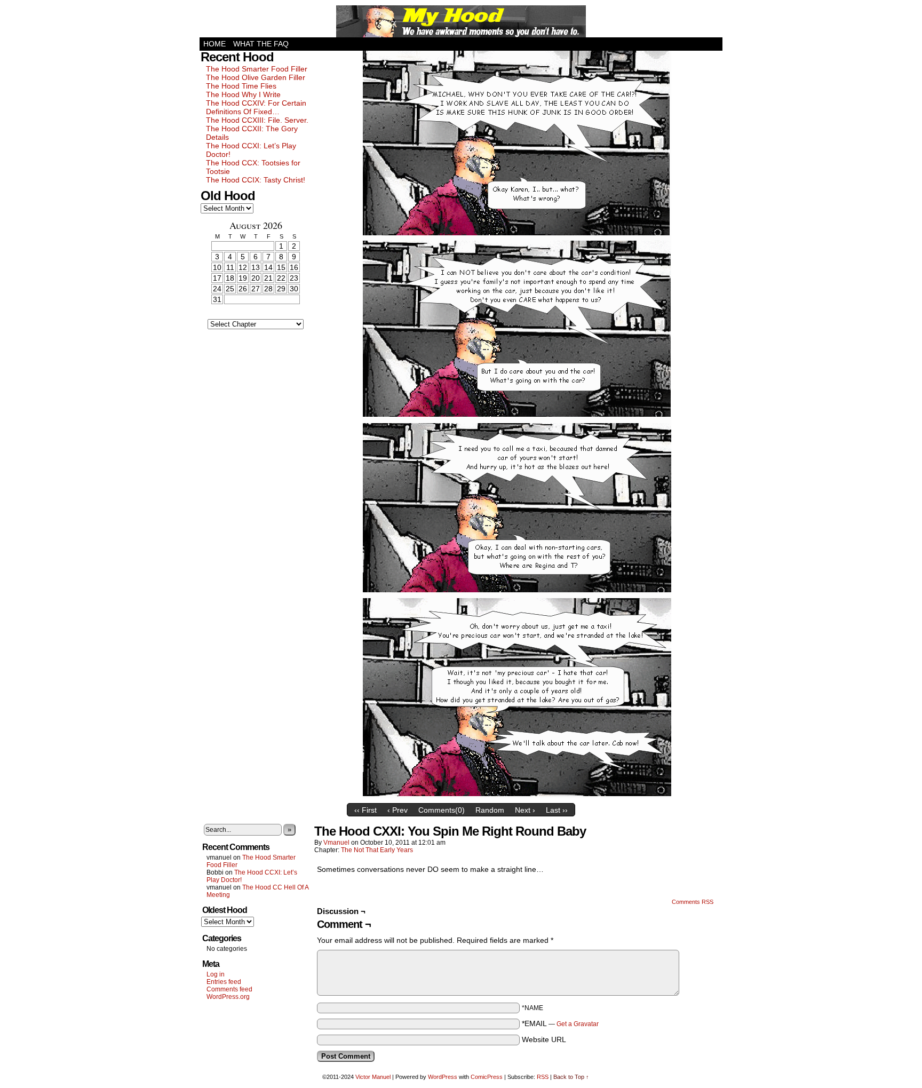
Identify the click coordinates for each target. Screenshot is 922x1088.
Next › (525, 810)
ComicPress (487, 1077)
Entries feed (223, 982)
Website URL (544, 1039)
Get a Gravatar (578, 1024)
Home (214, 43)
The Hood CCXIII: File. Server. (257, 120)
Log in (215, 974)
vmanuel (336, 842)
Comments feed (229, 989)
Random (489, 810)
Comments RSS (692, 902)
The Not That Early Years (377, 850)
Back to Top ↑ (571, 1077)
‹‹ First (365, 810)
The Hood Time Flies (241, 86)
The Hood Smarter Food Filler (256, 69)
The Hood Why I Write (243, 94)
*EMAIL (560, 1023)
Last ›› (557, 810)
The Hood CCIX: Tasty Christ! (255, 180)
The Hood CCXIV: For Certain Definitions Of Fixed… (256, 107)
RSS (543, 1077)
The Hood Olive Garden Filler (255, 77)
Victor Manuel (373, 1077)
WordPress (442, 1077)
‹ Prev (397, 810)
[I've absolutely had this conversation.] (517, 795)
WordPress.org (228, 996)
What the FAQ (261, 43)
